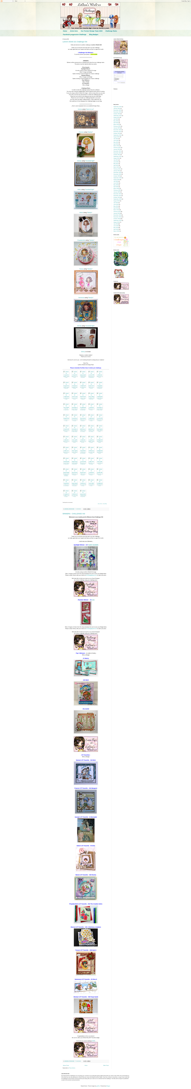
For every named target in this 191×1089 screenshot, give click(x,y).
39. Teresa (91, 453)
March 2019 (116, 209)
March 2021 (116, 167)
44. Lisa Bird (91, 464)
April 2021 (116, 165)
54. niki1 (91, 485)
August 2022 (117, 136)
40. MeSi (99, 453)
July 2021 (116, 160)
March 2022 (116, 145)
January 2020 (117, 192)
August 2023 (117, 117)
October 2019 (117, 197)
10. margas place (99, 388)
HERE (93, 1040)
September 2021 (117, 156)
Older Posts (106, 1065)
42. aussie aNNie (74, 464)
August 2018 (117, 222)
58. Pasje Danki (83, 496)
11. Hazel (66, 399)
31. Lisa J (66, 442)
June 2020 (116, 183)
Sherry (83, 351)
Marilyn (90, 132)
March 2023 (116, 124)
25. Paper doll (99, 420)
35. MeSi (99, 442)
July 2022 (116, 138)
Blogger (108, 1086)
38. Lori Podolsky (82, 453)
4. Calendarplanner (91, 377)
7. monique (74, 388)
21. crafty (66, 420)
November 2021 (117, 152)
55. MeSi (99, 485)
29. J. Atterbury (91, 431)
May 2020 (116, 184)
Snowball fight (90, 161)
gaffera (98, 1086)
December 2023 (117, 110)
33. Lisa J (82, 442)
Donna (80, 109)
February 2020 (117, 190)
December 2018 (117, 215)
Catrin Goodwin (93, 545)
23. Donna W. (83, 420)
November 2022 (117, 131)
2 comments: (78, 508)
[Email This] (84, 509)
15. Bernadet (99, 399)
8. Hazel (83, 388)
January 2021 (117, 170)
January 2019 (117, 213)
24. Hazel (91, 420)
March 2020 (116, 188)
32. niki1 (74, 442)
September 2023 (117, 115)
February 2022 (117, 147)
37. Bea (74, 453)
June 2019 (116, 204)
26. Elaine (66, 431)
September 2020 (117, 177)
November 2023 (117, 112)
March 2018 (116, 231)
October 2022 (117, 133)
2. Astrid (74, 377)
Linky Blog (105, 503)
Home (65, 31)
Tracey (81, 269)
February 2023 (117, 126)
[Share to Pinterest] (89, 509)
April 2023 (116, 122)
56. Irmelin (66, 496)
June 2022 (116, 140)
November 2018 (117, 216)
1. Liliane (66, 377)
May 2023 (116, 120)
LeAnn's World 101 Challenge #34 (75, 42)
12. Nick (74, 399)
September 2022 (117, 135)
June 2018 (116, 225)
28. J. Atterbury (83, 431)
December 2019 (117, 193)
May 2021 (116, 163)
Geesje (79, 161)
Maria (81, 212)
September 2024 (117, 106)
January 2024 (117, 108)
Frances (81, 132)
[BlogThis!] (85, 509)
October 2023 (117, 113)
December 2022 (117, 129)
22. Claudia (74, 420)
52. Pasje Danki (74, 485)
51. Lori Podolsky (66, 485)
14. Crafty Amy (91, 399)
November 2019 (117, 195)
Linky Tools (100, 503)
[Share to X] (87, 509)
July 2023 (116, 119)
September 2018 (117, 220)
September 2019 (117, 199)
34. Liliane (91, 442)
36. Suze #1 (66, 453)
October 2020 (117, 176)
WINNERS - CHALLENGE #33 (74, 514)
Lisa (93, 600)
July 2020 (116, 181)
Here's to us (89, 109)
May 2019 (116, 206)
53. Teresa (82, 485)
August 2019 (117, 200)
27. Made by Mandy (74, 431)
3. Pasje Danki (83, 377)
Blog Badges (93, 34)
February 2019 (117, 211)
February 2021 (117, 168)
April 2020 (116, 186)
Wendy (79, 326)
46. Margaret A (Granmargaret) (66, 475)
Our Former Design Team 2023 (91, 31)
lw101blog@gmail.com (91, 575)
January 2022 (117, 149)
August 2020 (117, 179)
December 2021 (117, 151)
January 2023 (117, 128)
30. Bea (99, 431)
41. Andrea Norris (66, 464)
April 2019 (116, 208)
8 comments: (78, 1061)
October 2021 (117, 154)
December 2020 (117, 172)
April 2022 (116, 144)
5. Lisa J (99, 377)
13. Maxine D (83, 399)
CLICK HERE (93, 54)
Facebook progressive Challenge (74, 34)
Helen (79, 189)
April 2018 (116, 229)
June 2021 (116, 161)
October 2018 (117, 218)
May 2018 (116, 227)
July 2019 (116, 202)
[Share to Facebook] (88, 509)
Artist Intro (74, 31)
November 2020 (117, 174)
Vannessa (81, 297)
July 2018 (116, 224)
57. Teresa (74, 496)
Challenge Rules (111, 31)
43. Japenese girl (82, 464)
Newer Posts (66, 1065)
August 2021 (117, 158)
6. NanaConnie (66, 388)
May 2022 (116, 142)
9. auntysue (91, 388)
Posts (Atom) (72, 1068)
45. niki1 (99, 464)
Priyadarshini (81, 240)
